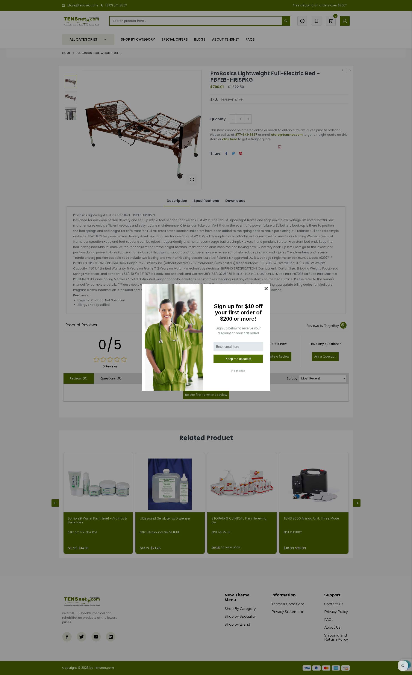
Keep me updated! (238, 359)
